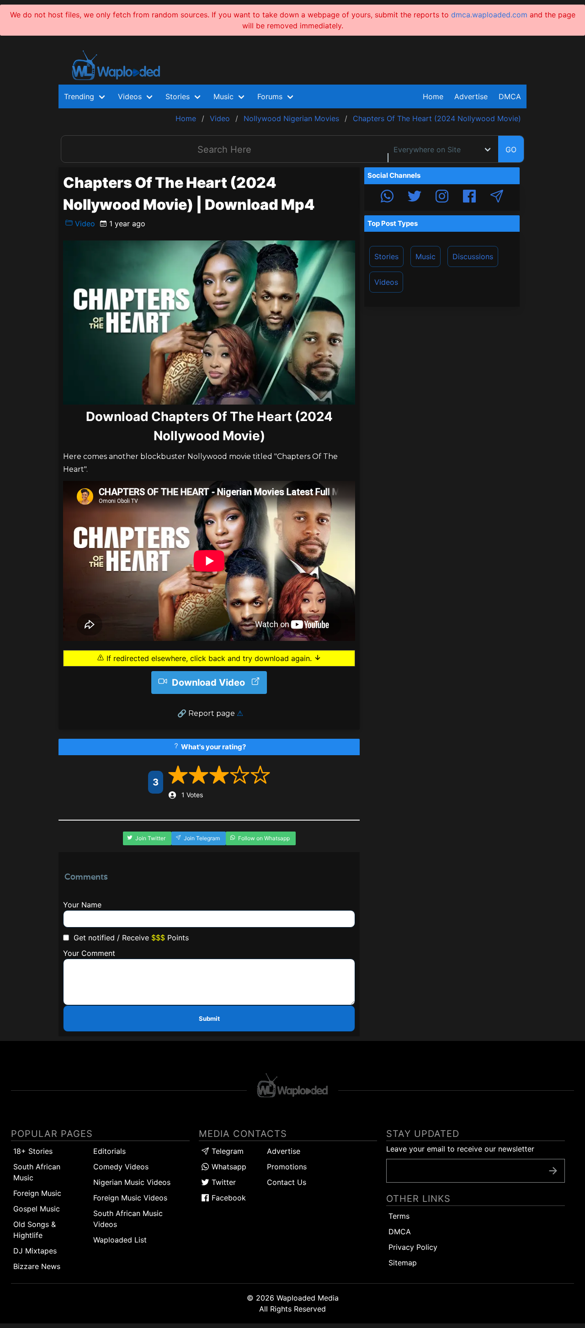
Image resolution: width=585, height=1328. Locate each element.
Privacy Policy (412, 1247)
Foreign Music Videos (130, 1197)
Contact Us (286, 1182)
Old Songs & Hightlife (34, 1230)
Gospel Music (36, 1208)
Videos (386, 282)
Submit (209, 1018)
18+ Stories (33, 1151)
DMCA (510, 96)
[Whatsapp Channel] (387, 197)
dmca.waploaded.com (489, 14)
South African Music (36, 1172)
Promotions (287, 1166)
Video (84, 223)
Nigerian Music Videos (131, 1182)
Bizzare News (36, 1266)
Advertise (283, 1151)
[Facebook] (469, 197)
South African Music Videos (128, 1219)
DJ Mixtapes (35, 1250)
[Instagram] (442, 197)
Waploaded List (120, 1239)
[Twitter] (414, 197)
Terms (399, 1216)
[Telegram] (497, 197)
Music (425, 256)
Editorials (109, 1151)
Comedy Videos (121, 1166)
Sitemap (402, 1262)
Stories (386, 256)
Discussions (472, 256)
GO (510, 149)
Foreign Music (37, 1193)
